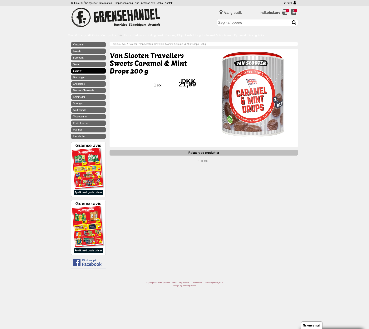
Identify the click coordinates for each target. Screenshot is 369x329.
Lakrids (77, 51)
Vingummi (78, 44)
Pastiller (77, 129)
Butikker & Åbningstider (84, 3)
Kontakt (169, 3)
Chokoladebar (80, 123)
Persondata (197, 283)
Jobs (160, 3)
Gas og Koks (256, 35)
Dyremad (240, 35)
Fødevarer (139, 35)
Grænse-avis (148, 3)
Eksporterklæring (123, 3)
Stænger (78, 103)
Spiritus (111, 35)
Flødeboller (79, 136)
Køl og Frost (155, 35)
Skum (76, 64)
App (137, 3)
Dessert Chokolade (83, 90)
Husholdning (193, 35)
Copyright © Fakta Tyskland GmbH (161, 283)
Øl (89, 35)
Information (105, 3)
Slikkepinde (79, 110)
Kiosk (127, 35)
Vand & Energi (77, 35)
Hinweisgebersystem (214, 283)
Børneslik (78, 57)
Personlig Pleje (174, 35)
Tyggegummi (80, 116)
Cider (95, 35)
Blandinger (79, 77)
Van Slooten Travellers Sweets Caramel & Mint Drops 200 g (172, 44)
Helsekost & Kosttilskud (217, 35)
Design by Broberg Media (184, 286)
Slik (120, 35)
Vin (103, 35)
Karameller (79, 96)
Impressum (184, 283)
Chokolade (79, 83)
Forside (115, 44)
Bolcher (133, 44)
